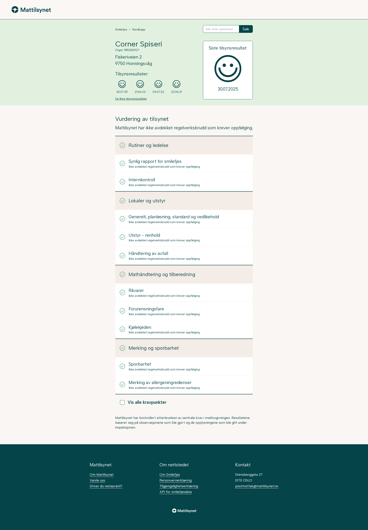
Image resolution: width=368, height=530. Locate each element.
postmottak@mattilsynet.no (256, 486)
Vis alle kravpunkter (147, 402)
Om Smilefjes (169, 474)
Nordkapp (138, 29)
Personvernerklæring (175, 480)
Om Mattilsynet (102, 474)
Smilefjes (121, 29)
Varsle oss (97, 480)
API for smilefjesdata (175, 492)
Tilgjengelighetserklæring (178, 486)
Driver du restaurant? (106, 486)
